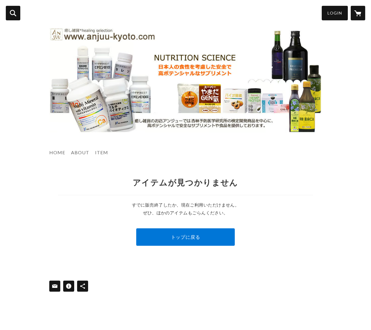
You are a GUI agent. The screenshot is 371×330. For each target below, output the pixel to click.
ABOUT (80, 152)
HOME (57, 152)
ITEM (101, 152)
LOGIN (335, 12)
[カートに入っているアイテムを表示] (358, 13)
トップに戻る (185, 237)
